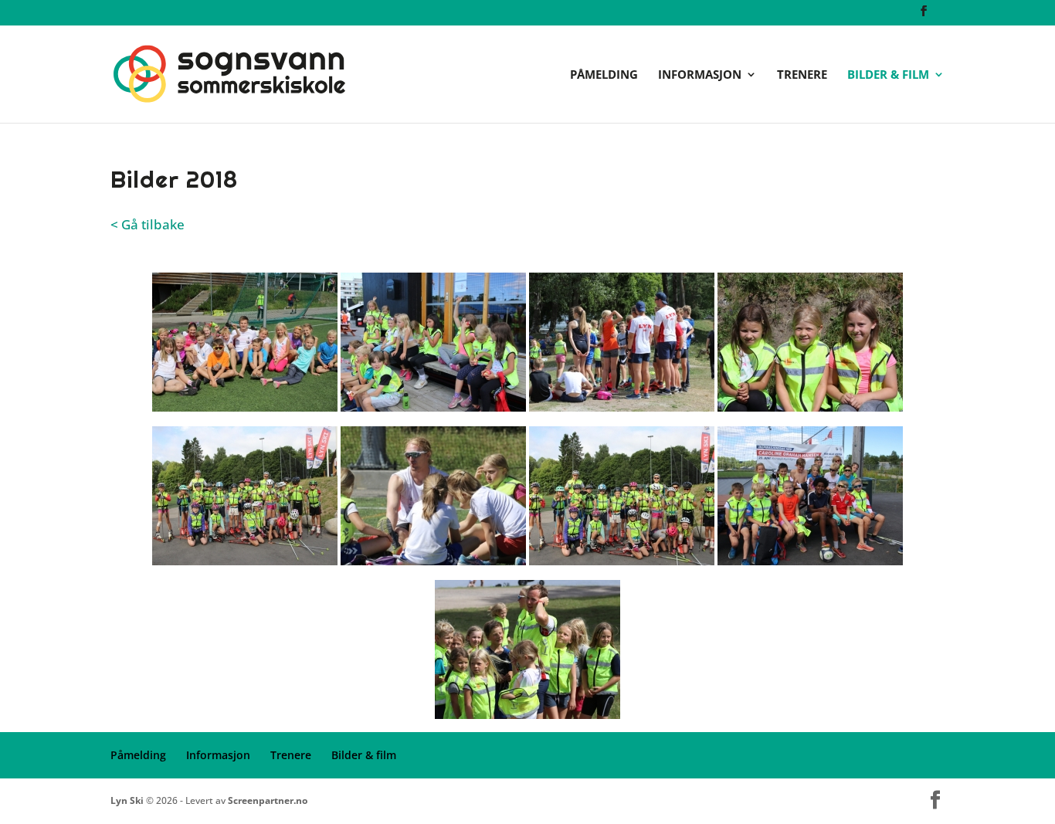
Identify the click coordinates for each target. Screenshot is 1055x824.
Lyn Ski (127, 800)
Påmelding (604, 75)
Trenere (802, 75)
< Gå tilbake (147, 224)
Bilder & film (888, 75)
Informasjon (699, 75)
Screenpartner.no (267, 800)
